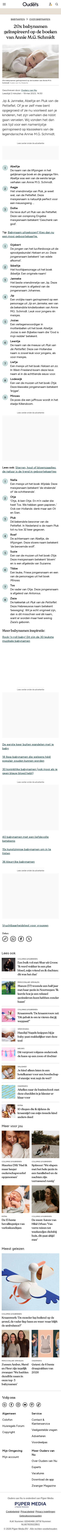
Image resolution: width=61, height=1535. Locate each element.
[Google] (4, 1404)
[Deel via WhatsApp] (13, 939)
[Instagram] (18, 1404)
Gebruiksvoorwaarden (30, 1516)
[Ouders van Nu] (30, 4)
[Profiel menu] (50, 4)
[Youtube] (25, 1404)
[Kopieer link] (5, 939)
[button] (45, 1511)
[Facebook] (11, 1404)
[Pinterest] (32, 1404)
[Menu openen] (4, 4)
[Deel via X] (29, 939)
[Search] (57, 4)
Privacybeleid (27, 1511)
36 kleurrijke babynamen (18, 861)
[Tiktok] (38, 1404)
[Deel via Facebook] (21, 939)
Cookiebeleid (12, 1511)
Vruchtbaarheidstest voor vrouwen (25, 925)
